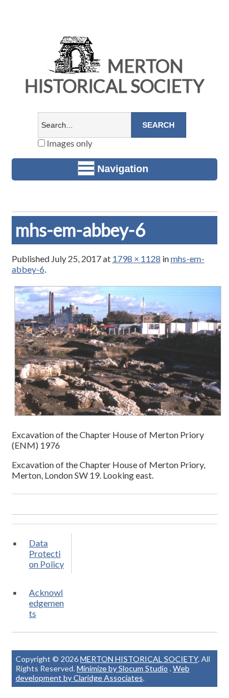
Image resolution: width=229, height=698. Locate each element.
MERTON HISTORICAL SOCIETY (114, 76)
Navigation (122, 168)
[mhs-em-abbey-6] (118, 415)
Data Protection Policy (46, 553)
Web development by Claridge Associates (103, 673)
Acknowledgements (46, 603)
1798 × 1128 (136, 258)
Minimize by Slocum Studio (122, 668)
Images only (68, 143)
